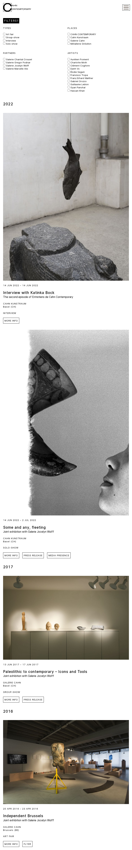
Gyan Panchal (77, 87)
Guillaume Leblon (79, 84)
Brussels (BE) (11, 830)
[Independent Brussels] (66, 762)
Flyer (27, 844)
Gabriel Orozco (78, 81)
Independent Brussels (23, 816)
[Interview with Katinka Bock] (66, 197)
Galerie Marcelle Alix (16, 68)
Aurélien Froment (79, 59)
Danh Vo (75, 68)
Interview (10, 40)
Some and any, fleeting (24, 527)
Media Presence (58, 555)
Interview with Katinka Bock (28, 293)
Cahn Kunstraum (79, 37)
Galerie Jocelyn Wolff (17, 65)
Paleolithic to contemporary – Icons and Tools (45, 671)
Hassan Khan (77, 90)
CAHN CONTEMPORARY (83, 34)
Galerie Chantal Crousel (18, 59)
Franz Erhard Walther (81, 78)
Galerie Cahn (77, 40)
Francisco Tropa (79, 75)
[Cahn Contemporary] (17, 7)
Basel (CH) (9, 306)
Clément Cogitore (80, 65)
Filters (10, 20)
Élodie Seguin (77, 72)
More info (11, 320)
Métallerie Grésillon (80, 43)
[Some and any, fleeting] (66, 422)
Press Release (33, 555)
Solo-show (11, 43)
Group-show (12, 37)
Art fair (9, 34)
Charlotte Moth (78, 62)
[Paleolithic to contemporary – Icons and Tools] (66, 618)
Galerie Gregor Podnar (17, 62)
